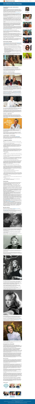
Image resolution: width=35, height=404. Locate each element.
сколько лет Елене (7, 43)
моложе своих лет (18, 42)
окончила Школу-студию (19, 319)
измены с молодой (11, 201)
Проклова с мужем (8, 200)
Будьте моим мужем (18, 136)
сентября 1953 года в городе (15, 208)
